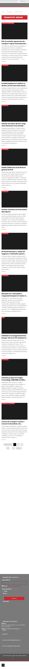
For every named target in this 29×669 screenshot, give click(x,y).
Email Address (6, 580)
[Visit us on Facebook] (12, 1)
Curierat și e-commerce (8, 403)
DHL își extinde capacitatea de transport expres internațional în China (14, 43)
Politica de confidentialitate (14, 586)
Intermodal (9, 11)
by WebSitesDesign (7, 658)
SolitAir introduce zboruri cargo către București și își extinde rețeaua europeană (14, 126)
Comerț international (8, 23)
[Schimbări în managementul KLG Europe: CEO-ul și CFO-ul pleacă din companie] (14, 325)
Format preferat (7, 589)
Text (5, 593)
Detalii (4, 61)
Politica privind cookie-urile (11, 646)
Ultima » (19, 448)
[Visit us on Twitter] (14, 1)
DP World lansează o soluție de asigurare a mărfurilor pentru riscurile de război (13, 254)
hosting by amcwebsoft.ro (21, 658)
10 (7, 448)
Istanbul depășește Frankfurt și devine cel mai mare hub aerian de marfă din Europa (13, 85)
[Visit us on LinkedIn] (16, 1)
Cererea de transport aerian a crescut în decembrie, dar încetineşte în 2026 (13, 424)
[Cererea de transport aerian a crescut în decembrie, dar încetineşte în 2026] (14, 411)
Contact (5, 634)
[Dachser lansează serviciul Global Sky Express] (14, 199)
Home (3, 11)
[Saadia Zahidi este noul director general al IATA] (14, 157)
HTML (5, 591)
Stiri (3, 317)
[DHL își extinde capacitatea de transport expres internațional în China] (14, 31)
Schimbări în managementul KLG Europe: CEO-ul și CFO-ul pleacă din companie (14, 338)
